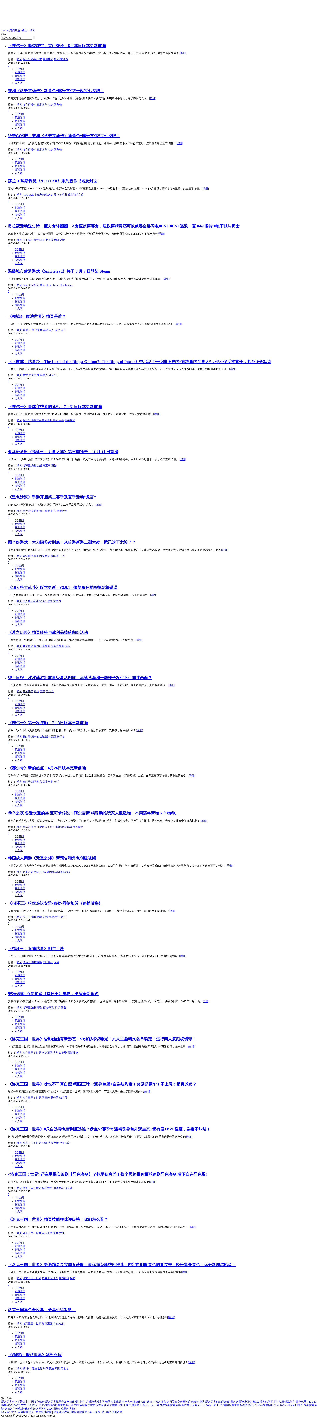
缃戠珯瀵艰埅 (114, 1412)
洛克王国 (47, 1233)
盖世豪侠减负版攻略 (92, 1405)
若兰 (56, 781)
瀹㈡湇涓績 (96, 1412)
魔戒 (25, 375)
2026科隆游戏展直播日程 (62, 1408)
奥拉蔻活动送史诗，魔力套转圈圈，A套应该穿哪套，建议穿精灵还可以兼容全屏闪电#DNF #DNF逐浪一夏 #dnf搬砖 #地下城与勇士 (124, 226)
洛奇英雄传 (29, 104)
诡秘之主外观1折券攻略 (19, 1408)
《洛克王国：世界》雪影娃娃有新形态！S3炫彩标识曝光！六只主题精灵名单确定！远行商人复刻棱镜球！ (102, 1039)
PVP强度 (65, 1142)
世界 (56, 1233)
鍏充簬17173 (8, 1412)
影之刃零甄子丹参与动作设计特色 (65, 1401)
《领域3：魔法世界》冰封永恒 (35, 1355)
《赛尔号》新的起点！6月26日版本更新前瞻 (47, 768)
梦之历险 (28, 646)
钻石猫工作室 (287, 1401)
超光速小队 (198, 1401)
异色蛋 (55, 1097)
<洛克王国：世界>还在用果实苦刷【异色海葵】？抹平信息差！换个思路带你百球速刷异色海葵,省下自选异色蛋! (107, 1174)
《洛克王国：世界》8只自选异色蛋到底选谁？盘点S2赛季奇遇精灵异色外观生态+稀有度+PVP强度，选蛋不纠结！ (109, 1129)
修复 (50, 601)
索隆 (57, 1368)
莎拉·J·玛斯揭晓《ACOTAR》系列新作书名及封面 (53, 181)
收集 (62, 1323)
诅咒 (57, 330)
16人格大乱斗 (31, 601)
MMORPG (40, 871)
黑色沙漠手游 (31, 510)
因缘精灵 (28, 556)
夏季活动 (62, 510)
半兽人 (44, 375)
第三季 (47, 465)
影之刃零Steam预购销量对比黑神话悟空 (228, 1401)
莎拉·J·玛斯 (60, 194)
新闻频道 (15, 30)
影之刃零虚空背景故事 (14, 1401)
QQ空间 (19, 68)
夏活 (36, 691)
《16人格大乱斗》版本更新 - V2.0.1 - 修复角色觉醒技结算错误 (63, 587)
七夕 (50, 104)
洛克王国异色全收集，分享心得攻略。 (42, 1310)
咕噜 (56, 962)
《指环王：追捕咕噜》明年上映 (36, 948)
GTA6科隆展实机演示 (266, 1405)
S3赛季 (63, 1052)
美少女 (50, 691)
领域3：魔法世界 (33, 330)
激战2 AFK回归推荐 (291, 1405)
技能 (62, 1233)
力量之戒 (34, 375)
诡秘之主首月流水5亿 (25, 1405)
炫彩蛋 (63, 1097)
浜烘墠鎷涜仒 (26, 1412)
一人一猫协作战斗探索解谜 (165, 1405)
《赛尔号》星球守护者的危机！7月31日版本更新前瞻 (55, 406)
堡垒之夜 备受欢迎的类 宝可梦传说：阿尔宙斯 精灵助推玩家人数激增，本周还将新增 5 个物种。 (93, 813)
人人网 (19, 82)
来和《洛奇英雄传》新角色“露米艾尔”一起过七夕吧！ (56, 91)
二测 (62, 556)
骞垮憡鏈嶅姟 (44, 1412)
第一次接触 (38, 736)
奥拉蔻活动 (52, 239)
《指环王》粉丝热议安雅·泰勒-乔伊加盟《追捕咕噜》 (55, 903)
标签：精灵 (28, 30)
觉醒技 (57, 601)
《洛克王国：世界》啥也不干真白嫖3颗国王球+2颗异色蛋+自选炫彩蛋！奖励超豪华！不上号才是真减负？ (102, 1084)
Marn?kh (53, 375)
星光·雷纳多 (61, 59)
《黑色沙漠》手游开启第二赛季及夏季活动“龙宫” (52, 497)
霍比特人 (48, 962)
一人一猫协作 (133, 1401)
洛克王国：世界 (32, 1052)
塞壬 (63, 917)
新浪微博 (20, 72)
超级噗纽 (70, 420)
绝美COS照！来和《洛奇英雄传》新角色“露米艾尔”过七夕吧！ (64, 136)
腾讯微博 (20, 75)
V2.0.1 (43, 601)
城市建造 (39, 285)
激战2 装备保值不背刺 (265, 1401)
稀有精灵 (78, 826)
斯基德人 (48, 330)
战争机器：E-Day (306, 1401)
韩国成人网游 (55, 871)
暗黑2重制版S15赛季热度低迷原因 (59, 1405)
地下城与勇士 (31, 239)
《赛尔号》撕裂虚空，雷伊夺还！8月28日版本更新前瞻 (57, 45)
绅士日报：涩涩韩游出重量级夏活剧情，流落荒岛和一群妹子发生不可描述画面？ (80, 677)
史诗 (62, 239)
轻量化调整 (117, 1401)
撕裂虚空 (36, 59)
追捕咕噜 (36, 917)
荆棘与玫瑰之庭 (43, 194)
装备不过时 (40, 1408)
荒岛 (42, 691)
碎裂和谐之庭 (76, 194)
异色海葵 (47, 1188)
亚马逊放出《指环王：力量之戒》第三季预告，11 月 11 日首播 (63, 452)
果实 (72, 1278)
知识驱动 (146, 1401)
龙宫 (53, 510)
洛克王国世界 (50, 1052)
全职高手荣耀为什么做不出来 (199, 1405)
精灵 (19, 59)
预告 (54, 465)
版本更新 (58, 420)
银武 (145, 1405)
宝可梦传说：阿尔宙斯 (47, 826)
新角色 (58, 104)
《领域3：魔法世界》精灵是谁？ (37, 316)
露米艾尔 (42, 104)
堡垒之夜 (28, 826)
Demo (66, 871)
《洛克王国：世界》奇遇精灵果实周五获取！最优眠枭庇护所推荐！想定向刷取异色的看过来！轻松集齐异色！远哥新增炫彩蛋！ (122, 1264)
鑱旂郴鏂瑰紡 (79, 1412)
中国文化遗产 (37, 1401)
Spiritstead (28, 285)
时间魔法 (48, 1368)
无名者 (65, 1368)
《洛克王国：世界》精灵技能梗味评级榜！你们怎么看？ (58, 1219)
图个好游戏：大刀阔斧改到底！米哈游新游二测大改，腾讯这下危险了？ (72, 542)
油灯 (63, 330)
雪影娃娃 (73, 1052)
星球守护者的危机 (42, 420)
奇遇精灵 (64, 1278)
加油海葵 (58, 1188)
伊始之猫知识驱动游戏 (117, 1405)
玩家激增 (66, 826)
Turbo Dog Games (62, 285)
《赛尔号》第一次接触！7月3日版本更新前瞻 (48, 723)
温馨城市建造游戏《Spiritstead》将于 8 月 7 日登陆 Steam (59, 271)
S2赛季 (46, 1142)
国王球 (46, 1097)
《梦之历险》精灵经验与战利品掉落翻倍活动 (48, 632)
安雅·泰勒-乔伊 (51, 917)
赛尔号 (27, 59)
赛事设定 (6, 1405)
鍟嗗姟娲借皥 (62, 1412)
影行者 (61, 736)
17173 (4, 30)
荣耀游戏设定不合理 (98, 1401)
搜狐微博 (20, 79)
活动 (67, 646)
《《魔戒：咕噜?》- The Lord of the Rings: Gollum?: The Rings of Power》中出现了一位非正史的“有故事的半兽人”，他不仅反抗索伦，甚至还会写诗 (139, 361)
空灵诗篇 (28, 691)
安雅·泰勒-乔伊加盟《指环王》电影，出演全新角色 (53, 994)
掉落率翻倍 (57, 646)
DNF (42, 239)
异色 (56, 1323)
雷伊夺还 (48, 59)
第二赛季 (44, 510)
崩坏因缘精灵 (42, 556)
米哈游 (55, 556)
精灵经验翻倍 (42, 646)
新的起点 (36, 781)
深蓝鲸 (69, 1188)
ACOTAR (28, 194)
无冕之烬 (28, 871)
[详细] (182, 53)
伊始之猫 (158, 1401)
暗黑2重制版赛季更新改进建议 (235, 1405)
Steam (49, 285)
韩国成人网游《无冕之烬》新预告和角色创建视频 (52, 858)
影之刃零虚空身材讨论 (177, 1401)
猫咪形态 (137, 1405)
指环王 (27, 465)
